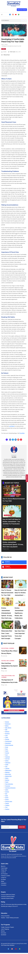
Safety (6, 789)
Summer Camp (8, 801)
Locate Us (3, 872)
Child (6, 44)
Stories (11, 538)
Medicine (7, 772)
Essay (6, 747)
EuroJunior (3, 933)
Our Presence (4, 873)
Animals (7, 722)
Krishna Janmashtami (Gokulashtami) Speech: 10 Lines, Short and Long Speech (13, 544)
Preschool (7, 786)
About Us (3, 866)
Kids (5, 494)
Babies (6, 725)
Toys (6, 807)
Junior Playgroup (5, 929)
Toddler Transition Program (7, 927)
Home (2, 44)
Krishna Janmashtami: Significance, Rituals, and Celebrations (19, 613)
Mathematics (8, 770)
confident (12, 426)
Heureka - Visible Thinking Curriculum (10, 917)
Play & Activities (16, 494)
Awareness (8, 723)
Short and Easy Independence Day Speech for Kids (9, 665)
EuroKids (4, 51)
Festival (13, 536)
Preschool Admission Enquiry (8, 894)
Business (7, 733)
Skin (6, 793)
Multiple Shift (8, 776)
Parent (6, 782)
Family (6, 751)
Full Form (7, 758)
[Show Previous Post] (22, 20)
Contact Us (3, 877)
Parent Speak (4, 868)
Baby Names (8, 727)
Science (7, 791)
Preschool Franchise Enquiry (8, 896)
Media (2, 881)
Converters (3, 885)
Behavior (7, 731)
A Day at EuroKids (5, 915)
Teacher (7, 803)
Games (6, 760)
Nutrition (7, 780)
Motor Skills (8, 774)
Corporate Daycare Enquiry (7, 898)
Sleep (6, 795)
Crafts (6, 737)
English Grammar (9, 745)
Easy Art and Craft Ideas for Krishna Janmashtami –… (20, 592)
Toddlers (7, 805)
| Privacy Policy (6, 945)
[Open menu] (2, 14)
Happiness (7, 762)
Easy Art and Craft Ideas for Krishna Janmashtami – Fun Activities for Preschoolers (12, 522)
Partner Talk (4, 870)
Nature (6, 778)
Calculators (3, 883)
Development (8, 741)
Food (6, 755)
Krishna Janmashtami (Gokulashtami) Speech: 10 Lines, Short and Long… (6, 613)
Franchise (7, 756)
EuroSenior (3, 934)
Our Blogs (3, 879)
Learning (10, 494)
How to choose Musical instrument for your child (7, 592)
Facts (6, 749)
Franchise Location (5, 875)
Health (6, 764)
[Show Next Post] (25, 20)
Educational (7, 536)
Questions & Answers (10, 787)
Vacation (7, 809)
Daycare (7, 739)
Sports (6, 797)
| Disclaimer (12, 945)
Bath (6, 729)
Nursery (3, 931)
